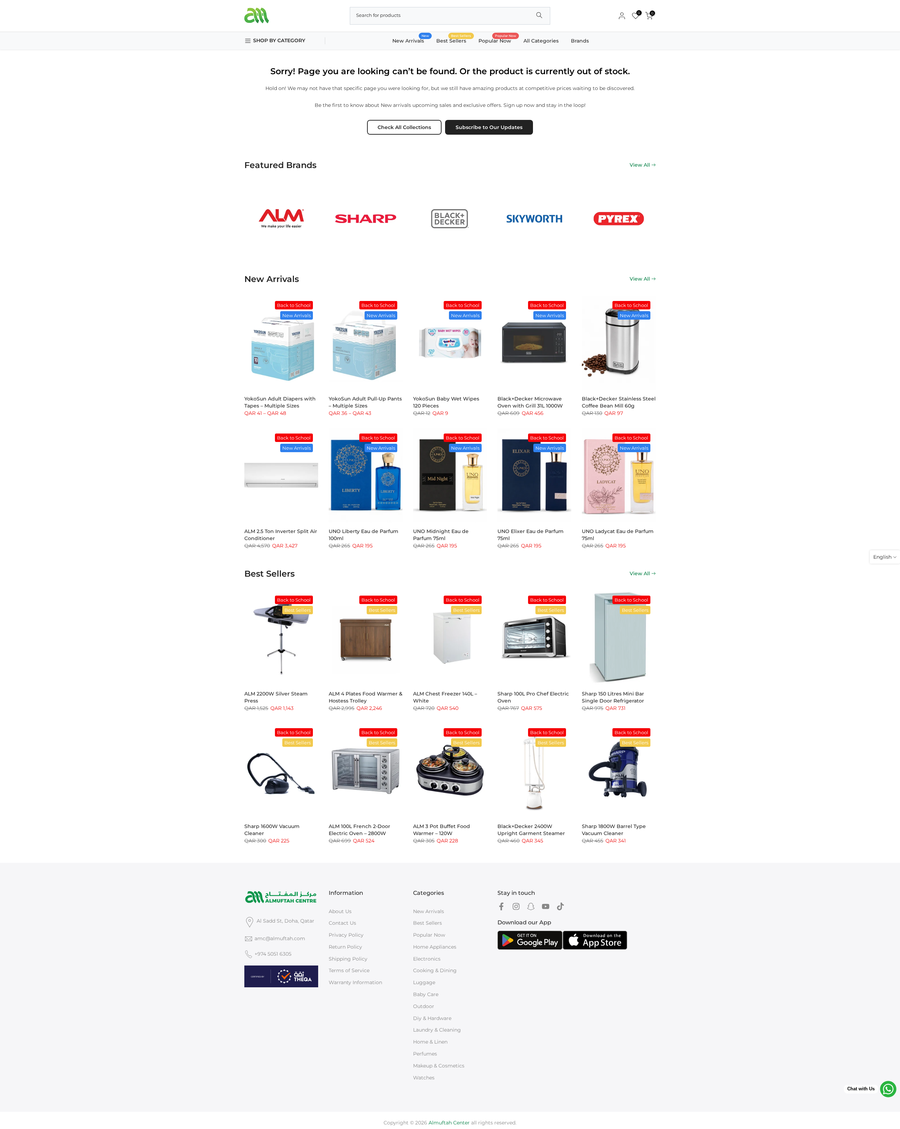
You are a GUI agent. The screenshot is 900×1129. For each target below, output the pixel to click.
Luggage (424, 982)
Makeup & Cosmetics (438, 1066)
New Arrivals (410, 40)
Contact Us (342, 923)
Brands (580, 41)
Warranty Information (355, 982)
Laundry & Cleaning (437, 1030)
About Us (340, 911)
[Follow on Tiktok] (560, 906)
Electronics (427, 959)
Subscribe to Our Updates (489, 127)
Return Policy (345, 947)
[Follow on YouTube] (545, 906)
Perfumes (425, 1054)
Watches (424, 1078)
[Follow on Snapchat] (531, 906)
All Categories (541, 41)
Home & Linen (430, 1042)
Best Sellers (453, 40)
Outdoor (423, 1006)
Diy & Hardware (432, 1018)
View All (640, 165)
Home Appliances (434, 947)
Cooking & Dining (435, 970)
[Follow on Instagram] (516, 906)
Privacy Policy (346, 935)
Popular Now (497, 40)
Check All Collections (404, 127)
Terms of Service (349, 970)
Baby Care (425, 994)
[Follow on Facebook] (501, 906)
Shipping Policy (348, 959)
